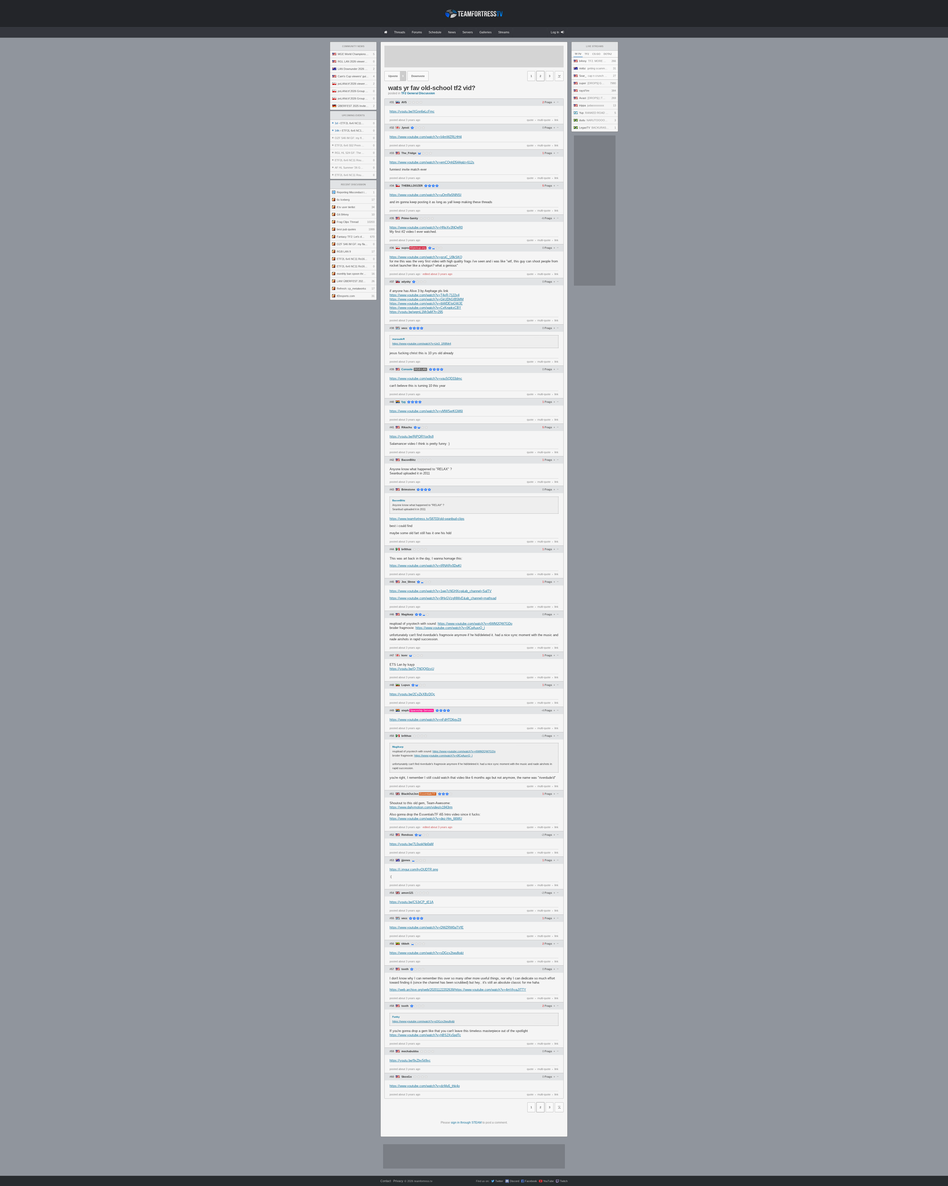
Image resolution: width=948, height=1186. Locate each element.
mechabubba (409, 1051)
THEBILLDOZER (412, 185)
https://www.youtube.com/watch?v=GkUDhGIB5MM (427, 299)
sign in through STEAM (466, 1122)
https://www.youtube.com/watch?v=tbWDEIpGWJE (426, 303)
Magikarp (407, 614)
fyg (403, 402)
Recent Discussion (353, 184)
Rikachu (406, 427)
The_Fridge (408, 153)
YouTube (548, 1181)
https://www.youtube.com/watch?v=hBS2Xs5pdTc (425, 1035)
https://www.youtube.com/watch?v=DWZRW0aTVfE (427, 927)
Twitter (499, 1181)
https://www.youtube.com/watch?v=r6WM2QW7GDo (475, 623)
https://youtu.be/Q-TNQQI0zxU (412, 669)
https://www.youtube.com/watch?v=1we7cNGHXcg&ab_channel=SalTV (441, 591)
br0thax (406, 549)
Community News (353, 46)
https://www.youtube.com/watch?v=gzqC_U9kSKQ (426, 257)
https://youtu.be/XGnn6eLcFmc (412, 111)
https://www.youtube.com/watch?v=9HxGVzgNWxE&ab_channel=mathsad (443, 598)
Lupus (405, 685)
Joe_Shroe (408, 582)
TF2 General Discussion (418, 93)
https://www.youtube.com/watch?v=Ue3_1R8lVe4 (421, 343)
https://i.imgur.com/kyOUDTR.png (414, 869)
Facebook (531, 1181)
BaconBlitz (408, 460)
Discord (514, 1181)
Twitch (564, 1181)
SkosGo (406, 1076)
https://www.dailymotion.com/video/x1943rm (421, 807)
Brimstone (408, 489)
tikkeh (405, 943)
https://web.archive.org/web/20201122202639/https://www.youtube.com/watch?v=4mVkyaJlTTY (458, 990)
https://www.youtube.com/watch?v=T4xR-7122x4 (424, 295)
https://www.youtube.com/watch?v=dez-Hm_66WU (426, 818)
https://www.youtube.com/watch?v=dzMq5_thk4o (425, 1086)
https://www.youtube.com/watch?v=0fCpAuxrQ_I (450, 628)
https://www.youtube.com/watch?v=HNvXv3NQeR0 (426, 227)
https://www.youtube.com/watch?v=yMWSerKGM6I (426, 411)
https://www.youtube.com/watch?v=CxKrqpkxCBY (425, 308)
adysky (406, 281)
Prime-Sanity (409, 218)
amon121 (407, 893)
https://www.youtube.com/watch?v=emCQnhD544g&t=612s (432, 162)
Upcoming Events (353, 115)
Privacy (398, 1181)
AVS (404, 102)
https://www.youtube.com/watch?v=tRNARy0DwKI (425, 565)
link (556, 119)
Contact (385, 1181)
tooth (405, 969)
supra (405, 248)
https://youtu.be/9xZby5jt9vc (410, 1060)
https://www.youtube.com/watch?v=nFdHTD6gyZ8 (425, 719)
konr (404, 655)
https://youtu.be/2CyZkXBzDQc (412, 694)
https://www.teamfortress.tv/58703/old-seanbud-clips (427, 519)
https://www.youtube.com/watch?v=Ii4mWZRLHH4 (426, 137)
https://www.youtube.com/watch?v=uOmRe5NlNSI (425, 195)
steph (405, 710)
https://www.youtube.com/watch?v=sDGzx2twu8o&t (427, 953)
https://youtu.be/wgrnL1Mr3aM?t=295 (416, 312)
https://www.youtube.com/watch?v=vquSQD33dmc (426, 378)
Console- (407, 369)
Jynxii (405, 127)
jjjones (405, 860)
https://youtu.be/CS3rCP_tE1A (412, 902)
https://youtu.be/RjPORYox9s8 (412, 436)
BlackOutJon (409, 794)
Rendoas (407, 835)
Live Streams (594, 46)
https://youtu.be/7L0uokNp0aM (412, 844)
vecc (404, 328)
